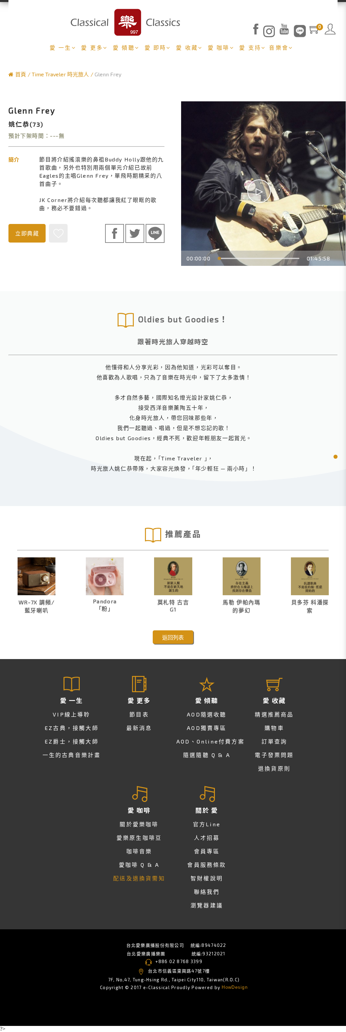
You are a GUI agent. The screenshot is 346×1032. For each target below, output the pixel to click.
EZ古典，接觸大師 (72, 728)
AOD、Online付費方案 (210, 741)
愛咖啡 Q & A (139, 864)
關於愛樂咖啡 (139, 824)
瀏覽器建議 (207, 905)
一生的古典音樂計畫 (72, 755)
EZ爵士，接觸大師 (72, 741)
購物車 (274, 728)
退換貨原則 (274, 768)
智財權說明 (207, 878)
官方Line (207, 824)
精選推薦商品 (274, 714)
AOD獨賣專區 (206, 728)
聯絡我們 (207, 891)
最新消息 (139, 728)
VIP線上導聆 (71, 714)
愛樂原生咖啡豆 (139, 837)
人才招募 (207, 837)
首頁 (20, 74)
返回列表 (173, 637)
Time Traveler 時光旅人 (60, 74)
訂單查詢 (275, 741)
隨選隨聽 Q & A (206, 755)
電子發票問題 (274, 755)
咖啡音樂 (139, 851)
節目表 (139, 714)
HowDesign (235, 987)
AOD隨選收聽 (206, 714)
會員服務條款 (206, 864)
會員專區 (207, 851)
